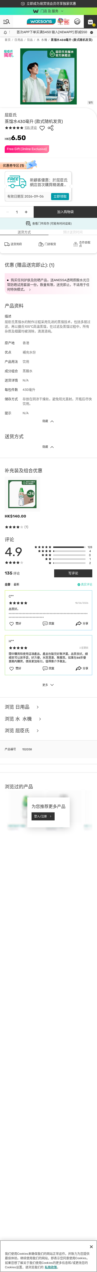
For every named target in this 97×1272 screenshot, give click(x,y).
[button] (90, 21)
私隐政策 (51, 1267)
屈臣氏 (11, 115)
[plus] (26, 212)
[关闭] (91, 1247)
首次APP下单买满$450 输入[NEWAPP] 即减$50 (49, 32)
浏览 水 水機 (19, 719)
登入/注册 (40, 816)
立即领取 (60, 196)
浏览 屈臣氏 (18, 730)
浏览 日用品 (18, 707)
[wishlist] (42, 127)
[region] (48, 1256)
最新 (16, 584)
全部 (7, 584)
